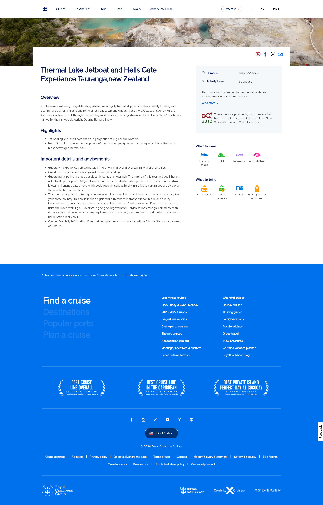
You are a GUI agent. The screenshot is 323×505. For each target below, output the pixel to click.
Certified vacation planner (239, 348)
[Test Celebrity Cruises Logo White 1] (229, 490)
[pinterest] (191, 420)
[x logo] (179, 420)
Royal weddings (233, 326)
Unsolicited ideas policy (169, 464)
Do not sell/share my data (130, 457)
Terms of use (161, 457)
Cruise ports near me (175, 326)
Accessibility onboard (175, 341)
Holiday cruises (232, 305)
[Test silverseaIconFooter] (267, 490)
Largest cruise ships (174, 319)
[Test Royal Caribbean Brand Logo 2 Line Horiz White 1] (192, 490)
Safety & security (245, 457)
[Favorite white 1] (263, 9)
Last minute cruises (174, 298)
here (143, 275)
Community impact (203, 464)
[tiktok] (155, 420)
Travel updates (117, 464)
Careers (182, 457)
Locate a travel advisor (176, 355)
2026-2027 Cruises (174, 312)
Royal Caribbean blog (236, 355)
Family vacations (233, 319)
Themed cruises (172, 333)
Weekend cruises (234, 298)
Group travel (231, 333)
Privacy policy (98, 457)
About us (77, 457)
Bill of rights (270, 457)
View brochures (233, 341)
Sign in (276, 9)
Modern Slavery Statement (211, 457)
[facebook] (131, 420)
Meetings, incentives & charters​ (181, 348)
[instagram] (143, 420)
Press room (140, 464)
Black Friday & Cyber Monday (180, 305)
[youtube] (167, 420)
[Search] (251, 9)
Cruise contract (55, 457)
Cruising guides (232, 312)
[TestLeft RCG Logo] (57, 490)
